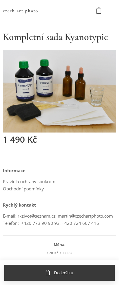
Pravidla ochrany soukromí (30, 181)
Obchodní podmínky (23, 189)
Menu (110, 10)
